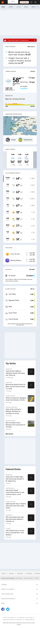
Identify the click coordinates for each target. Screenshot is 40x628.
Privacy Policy (12, 623)
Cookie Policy (19, 623)
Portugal (20, 573)
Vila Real (29, 573)
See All (32, 289)
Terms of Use (6, 623)
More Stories (9, 434)
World (3, 573)
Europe (11, 573)
